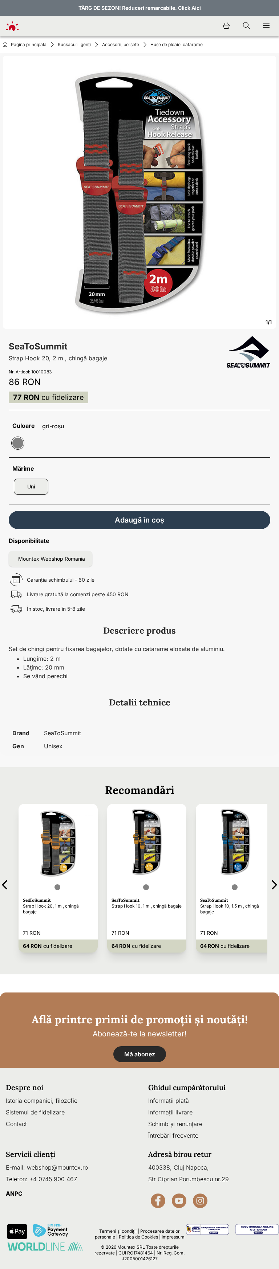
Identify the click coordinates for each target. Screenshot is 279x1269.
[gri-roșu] (17, 443)
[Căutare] (246, 26)
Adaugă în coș (139, 520)
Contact (16, 1123)
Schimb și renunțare (175, 1123)
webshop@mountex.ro (57, 1167)
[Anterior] (4, 883)
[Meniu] (266, 26)
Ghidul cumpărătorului (187, 1087)
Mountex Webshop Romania (51, 559)
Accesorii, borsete (120, 44)
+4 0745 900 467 (53, 1179)
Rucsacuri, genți (74, 44)
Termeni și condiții (118, 1231)
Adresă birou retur (179, 1154)
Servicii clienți (30, 1154)
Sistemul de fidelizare (35, 1112)
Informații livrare (170, 1112)
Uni (31, 486)
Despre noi (24, 1087)
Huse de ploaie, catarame (176, 44)
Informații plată (168, 1100)
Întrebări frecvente (173, 1135)
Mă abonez (139, 1054)
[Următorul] (274, 883)
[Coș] (226, 26)
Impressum (173, 1237)
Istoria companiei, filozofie (41, 1100)
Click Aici (189, 8)
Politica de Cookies (138, 1237)
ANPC (14, 1193)
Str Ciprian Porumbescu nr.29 (188, 1179)
